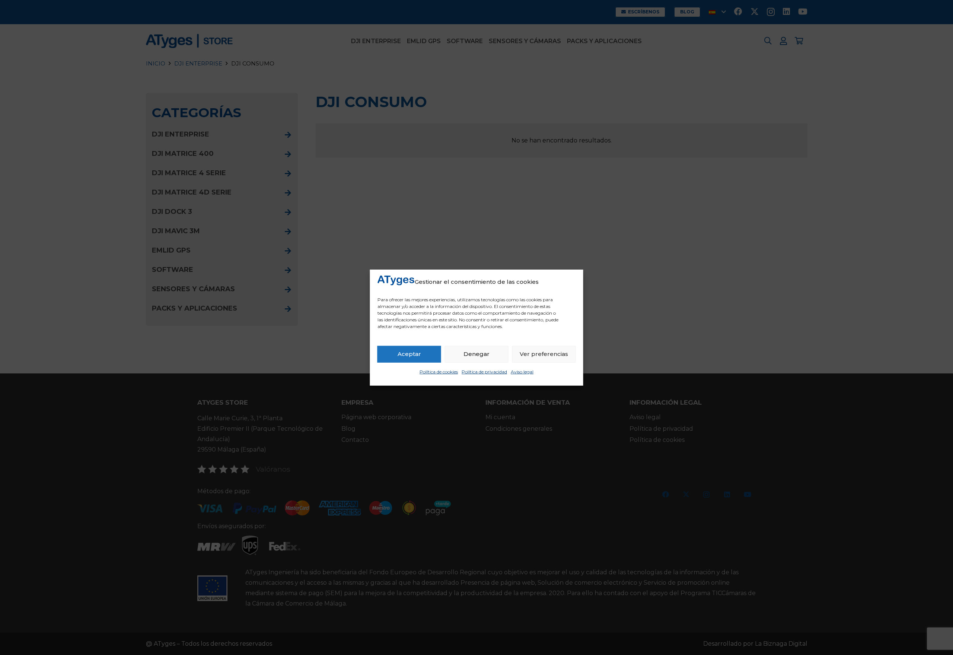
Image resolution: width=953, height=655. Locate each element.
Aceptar (409, 353)
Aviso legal (522, 372)
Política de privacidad (484, 372)
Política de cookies (439, 372)
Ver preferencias (544, 353)
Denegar (476, 353)
